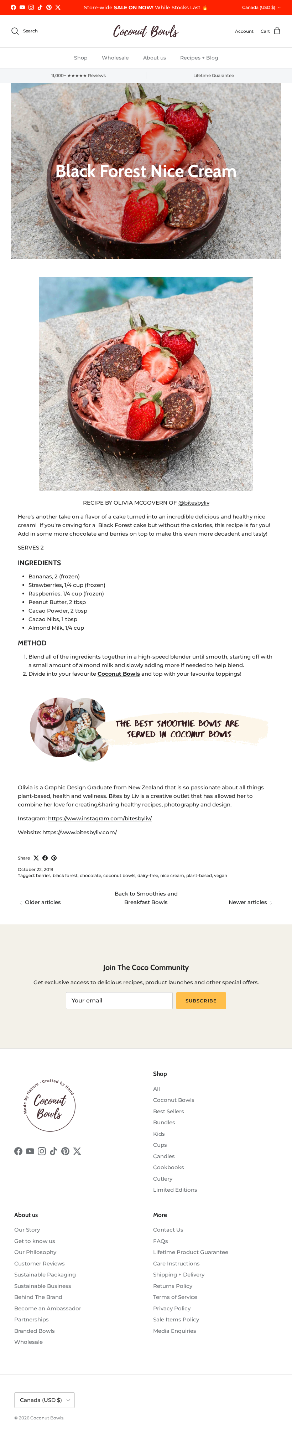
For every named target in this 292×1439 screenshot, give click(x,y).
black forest (65, 875)
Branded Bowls (34, 1330)
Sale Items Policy (176, 1319)
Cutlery (162, 1178)
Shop (81, 58)
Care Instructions (176, 1263)
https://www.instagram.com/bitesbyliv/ (100, 818)
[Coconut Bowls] (146, 31)
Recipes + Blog (199, 58)
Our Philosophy (35, 1252)
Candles (164, 1156)
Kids (159, 1133)
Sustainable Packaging (45, 1274)
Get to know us (34, 1241)
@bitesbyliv (193, 502)
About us (154, 58)
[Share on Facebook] (45, 858)
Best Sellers (168, 1111)
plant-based (199, 875)
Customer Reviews (39, 1263)
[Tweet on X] (36, 858)
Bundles (164, 1122)
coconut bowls (119, 875)
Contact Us (168, 1229)
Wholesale (115, 58)
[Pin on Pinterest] (54, 858)
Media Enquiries (174, 1330)
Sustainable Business (42, 1286)
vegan (220, 875)
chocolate (90, 875)
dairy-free (147, 875)
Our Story (27, 1229)
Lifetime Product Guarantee (190, 1252)
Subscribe (201, 1001)
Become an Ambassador (47, 1308)
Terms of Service (175, 1297)
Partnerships (31, 1319)
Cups (160, 1144)
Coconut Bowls (173, 1100)
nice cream (172, 875)
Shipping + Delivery (178, 1274)
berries (43, 875)
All (156, 1088)
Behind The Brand (38, 1297)
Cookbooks (168, 1167)
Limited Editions (175, 1189)
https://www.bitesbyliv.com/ (79, 832)
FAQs (160, 1241)
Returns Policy (172, 1286)
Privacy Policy (172, 1308)
